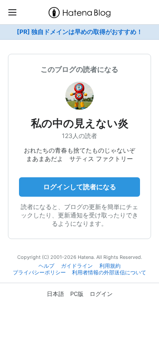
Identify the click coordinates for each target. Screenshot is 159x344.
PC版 (76, 293)
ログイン (101, 293)
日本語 (55, 293)
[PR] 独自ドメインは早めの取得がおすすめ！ (80, 31)
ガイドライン (77, 266)
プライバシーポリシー (39, 272)
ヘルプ (46, 266)
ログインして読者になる (79, 187)
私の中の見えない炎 (80, 123)
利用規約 (110, 266)
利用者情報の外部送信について (109, 272)
